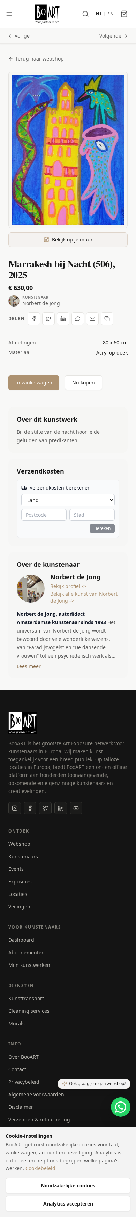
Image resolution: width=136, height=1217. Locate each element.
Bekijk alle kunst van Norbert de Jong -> (84, 597)
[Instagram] (14, 808)
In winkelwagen (33, 382)
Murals (16, 1023)
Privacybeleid (23, 1082)
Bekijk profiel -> (68, 586)
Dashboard (21, 940)
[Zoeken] (85, 14)
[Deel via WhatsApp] (77, 318)
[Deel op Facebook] (34, 318)
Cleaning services (29, 1011)
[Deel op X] (48, 318)
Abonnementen (26, 952)
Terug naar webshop (39, 58)
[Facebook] (30, 808)
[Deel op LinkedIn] (63, 318)
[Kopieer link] (107, 318)
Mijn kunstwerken (29, 965)
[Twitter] (45, 808)
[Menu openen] (9, 14)
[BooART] (47, 14)
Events (16, 869)
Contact (17, 1069)
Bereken (102, 528)
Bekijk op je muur (72, 239)
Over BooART (23, 1056)
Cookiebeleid (40, 1168)
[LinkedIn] (60, 808)
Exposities (20, 881)
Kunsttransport (26, 998)
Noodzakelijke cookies (68, 1185)
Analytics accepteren (68, 1203)
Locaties (17, 894)
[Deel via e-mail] (92, 318)
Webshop (19, 844)
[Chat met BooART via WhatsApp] (120, 1107)
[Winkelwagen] (124, 14)
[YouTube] (76, 808)
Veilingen (19, 906)
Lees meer (29, 666)
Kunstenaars (23, 856)
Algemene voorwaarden (36, 1094)
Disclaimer (20, 1107)
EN (110, 14)
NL (99, 14)
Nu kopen (83, 382)
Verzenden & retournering (39, 1119)
